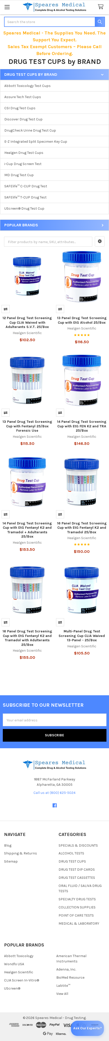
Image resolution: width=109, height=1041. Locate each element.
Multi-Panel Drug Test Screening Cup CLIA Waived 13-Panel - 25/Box (82, 635)
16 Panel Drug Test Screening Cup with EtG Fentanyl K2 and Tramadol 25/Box (82, 527)
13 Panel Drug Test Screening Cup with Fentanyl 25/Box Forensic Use (27, 426)
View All (62, 994)
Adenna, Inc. (66, 969)
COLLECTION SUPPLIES (77, 907)
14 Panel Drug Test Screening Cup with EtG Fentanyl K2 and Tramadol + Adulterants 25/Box (27, 530)
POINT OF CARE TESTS (76, 915)
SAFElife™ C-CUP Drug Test (25, 186)
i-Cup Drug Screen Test (23, 164)
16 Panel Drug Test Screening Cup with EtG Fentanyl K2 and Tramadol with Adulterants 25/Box (27, 638)
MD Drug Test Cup (19, 175)
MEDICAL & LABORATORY (79, 923)
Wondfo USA (14, 964)
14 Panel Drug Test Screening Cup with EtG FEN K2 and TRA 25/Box (81, 426)
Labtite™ (63, 985)
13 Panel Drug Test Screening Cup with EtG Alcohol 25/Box (82, 320)
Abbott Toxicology (18, 956)
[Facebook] (55, 805)
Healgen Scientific (18, 972)
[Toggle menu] (7, 7)
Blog (7, 845)
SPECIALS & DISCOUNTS (78, 845)
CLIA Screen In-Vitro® (21, 980)
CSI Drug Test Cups (19, 108)
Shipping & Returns (20, 853)
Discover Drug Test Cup (23, 119)
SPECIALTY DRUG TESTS (77, 899)
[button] (100, 241)
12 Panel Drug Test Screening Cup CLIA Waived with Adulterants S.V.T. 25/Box (27, 322)
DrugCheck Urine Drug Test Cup (30, 130)
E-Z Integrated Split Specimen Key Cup (35, 141)
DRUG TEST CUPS (72, 861)
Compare (6, 309)
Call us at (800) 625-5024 (54, 793)
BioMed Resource (70, 977)
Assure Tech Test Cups (22, 97)
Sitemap (11, 861)
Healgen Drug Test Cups (23, 153)
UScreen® (12, 988)
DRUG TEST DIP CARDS (77, 869)
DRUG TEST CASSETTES (77, 877)
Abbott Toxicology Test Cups (27, 86)
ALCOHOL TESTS (71, 853)
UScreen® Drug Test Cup (24, 208)
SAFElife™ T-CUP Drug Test (25, 197)
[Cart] (101, 7)
